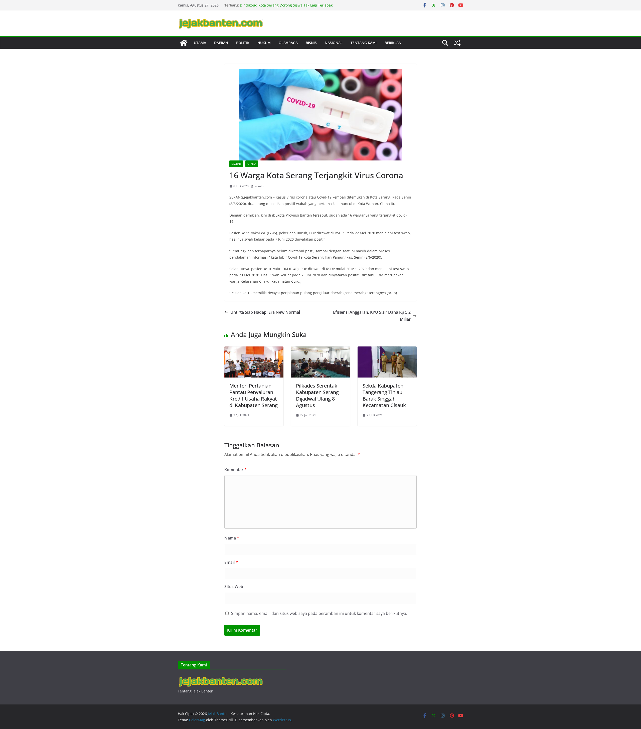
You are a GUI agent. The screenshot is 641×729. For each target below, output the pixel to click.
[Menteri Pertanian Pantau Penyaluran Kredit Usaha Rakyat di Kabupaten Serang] (253, 350)
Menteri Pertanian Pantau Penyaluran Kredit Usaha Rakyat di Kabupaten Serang (253, 395)
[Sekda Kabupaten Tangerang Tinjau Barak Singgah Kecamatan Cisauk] (387, 350)
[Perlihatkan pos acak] (457, 43)
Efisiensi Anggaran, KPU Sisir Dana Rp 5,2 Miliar (372, 315)
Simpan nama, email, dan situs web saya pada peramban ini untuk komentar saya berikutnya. (319, 613)
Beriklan (393, 42)
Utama (200, 42)
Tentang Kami (364, 42)
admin (259, 186)
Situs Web (233, 586)
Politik (242, 42)
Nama (231, 538)
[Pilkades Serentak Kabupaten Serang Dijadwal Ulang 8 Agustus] (320, 350)
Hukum (264, 42)
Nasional (334, 42)
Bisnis (311, 42)
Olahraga (288, 42)
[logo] (220, 677)
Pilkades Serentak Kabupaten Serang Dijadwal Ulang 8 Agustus (317, 395)
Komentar (235, 469)
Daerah (221, 42)
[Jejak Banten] (184, 43)
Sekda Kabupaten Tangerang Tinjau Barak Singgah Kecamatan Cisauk (384, 395)
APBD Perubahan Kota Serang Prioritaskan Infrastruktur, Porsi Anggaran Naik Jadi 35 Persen (287, 8)
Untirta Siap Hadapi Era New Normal (265, 312)
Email (231, 562)
